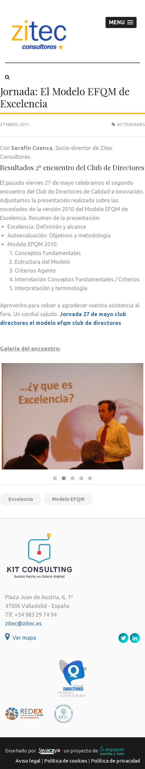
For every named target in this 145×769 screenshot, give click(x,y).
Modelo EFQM (68, 499)
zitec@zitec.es (23, 623)
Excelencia (20, 499)
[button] (121, 22)
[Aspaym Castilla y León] (112, 750)
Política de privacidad (115, 761)
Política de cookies (65, 761)
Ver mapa (23, 638)
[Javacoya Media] (50, 750)
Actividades (131, 124)
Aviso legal (28, 761)
